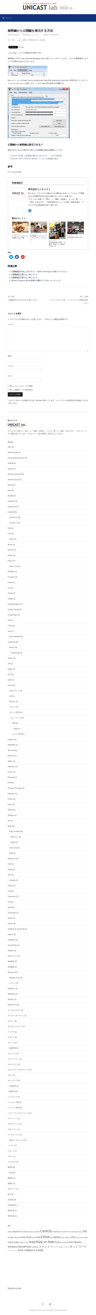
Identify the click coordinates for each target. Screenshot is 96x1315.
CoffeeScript (15, 653)
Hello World (26, 1237)
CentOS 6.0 (13, 517)
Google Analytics (14, 604)
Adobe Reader (13, 452)
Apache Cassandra (15, 474)
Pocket (21, 47)
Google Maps (12, 615)
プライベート (13, 1118)
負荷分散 (12, 1048)
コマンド (12, 707)
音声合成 (11, 1216)
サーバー (11, 1043)
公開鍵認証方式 (30, 1250)
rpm (9, 821)
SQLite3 (65, 1242)
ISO (9, 620)
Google (10, 599)
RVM (11, 853)
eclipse (10, 555)
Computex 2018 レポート (75, 238)
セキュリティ (13, 1064)
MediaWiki (11, 745)
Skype (10, 869)
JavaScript (12, 642)
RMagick (11, 815)
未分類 (10, 1200)
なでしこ (11, 1021)
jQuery (10, 669)
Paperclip (11, 777)
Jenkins (10, 658)
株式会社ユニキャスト (31, 35)
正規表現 (11, 1205)
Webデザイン (13, 956)
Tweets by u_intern (14, 1288)
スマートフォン (13, 1059)
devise (10, 544)
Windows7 (11, 988)
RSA (27, 1242)
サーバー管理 (14, 712)
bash (9, 490)
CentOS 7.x (13, 523)
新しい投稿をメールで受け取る (21, 390)
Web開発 (11, 967)
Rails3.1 (22, 1242)
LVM (10, 696)
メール (11, 366)
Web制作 (11, 961)
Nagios (10, 761)
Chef (9, 528)
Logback (11, 739)
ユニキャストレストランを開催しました (20, 237)
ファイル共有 (17, 734)
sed (61, 1242)
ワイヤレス (12, 1162)
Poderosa (11, 794)
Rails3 (10, 810)
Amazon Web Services (16, 458)
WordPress (12, 1005)
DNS (14, 723)
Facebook (11, 577)
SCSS (11, 539)
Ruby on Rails (14, 831)
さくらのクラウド (14, 1010)
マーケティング (13, 1135)
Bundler (10, 496)
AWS (22, 1232)
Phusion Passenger (15, 788)
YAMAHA (12, 1086)
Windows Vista (14, 978)
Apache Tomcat (13, 479)
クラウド (11, 1037)
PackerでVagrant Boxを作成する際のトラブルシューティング (36, 280)
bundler (31, 1231)
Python (10, 799)
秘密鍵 (42, 40)
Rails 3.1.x (14, 837)
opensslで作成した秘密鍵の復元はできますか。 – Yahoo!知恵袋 (36, 156)
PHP (9, 783)
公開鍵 (24, 40)
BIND (16, 729)
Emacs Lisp (13, 566)
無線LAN (12, 1091)
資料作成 (11, 1210)
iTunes (10, 626)
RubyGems (12, 859)
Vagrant (10, 934)
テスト (10, 1075)
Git (9, 588)
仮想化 (10, 1167)
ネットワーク (15, 718)
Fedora (10, 582)
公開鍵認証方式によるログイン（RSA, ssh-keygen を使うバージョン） (39, 271)
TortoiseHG (12, 913)
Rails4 (13, 842)
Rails (9, 804)
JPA (9, 664)
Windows (11, 972)
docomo (11, 550)
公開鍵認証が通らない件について (24, 274)
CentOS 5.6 (56, 1232)
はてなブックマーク (15, 1026)
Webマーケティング (16, 1140)
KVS (9, 674)
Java (9, 631)
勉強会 (10, 1178)
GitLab (10, 593)
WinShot (11, 999)
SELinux (12, 701)
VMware (11, 951)
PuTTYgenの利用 (15, 172)
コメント (11, 324)
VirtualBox (11, 940)
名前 (10, 356)
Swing (10, 907)
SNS (9, 875)
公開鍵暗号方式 (33, 40)
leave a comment (50, 35)
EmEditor (11, 571)
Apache (10, 469)
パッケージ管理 (13, 1108)
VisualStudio (12, 945)
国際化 (10, 1183)
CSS (9, 534)
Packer (10, 772)
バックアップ (13, 1097)
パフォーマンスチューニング (18, 1113)
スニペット (12, 1053)
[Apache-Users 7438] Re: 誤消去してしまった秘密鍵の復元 (34, 159)
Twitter (10, 918)
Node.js (12, 647)
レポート (25, 232)
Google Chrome (13, 609)
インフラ (11, 1032)
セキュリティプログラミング (18, 1070)
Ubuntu (10, 924)
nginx (63, 1237)
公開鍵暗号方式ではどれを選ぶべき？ (23, 300)
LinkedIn (12, 880)
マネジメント (13, 1129)
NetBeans (11, 766)
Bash (26, 1232)
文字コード (12, 1189)
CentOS (11, 512)
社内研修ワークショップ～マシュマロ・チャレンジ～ (38, 238)
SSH (13, 40)
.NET (10, 447)
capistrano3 (12, 507)
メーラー (11, 1145)
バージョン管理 (13, 1102)
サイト (10, 376)
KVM (11, 1173)
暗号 (9, 1194)
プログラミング (13, 1124)
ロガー (10, 1156)
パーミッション (12, 1250)
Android (10, 463)
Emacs (10, 561)
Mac (51, 1237)
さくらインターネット (16, 1015)
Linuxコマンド (14, 691)
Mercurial (11, 750)
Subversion (12, 896)
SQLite (10, 886)
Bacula (10, 485)
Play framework (14, 636)
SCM (9, 864)
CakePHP (11, 501)
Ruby (10, 826)
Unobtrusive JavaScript (16, 929)
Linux (10, 685)
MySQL (10, 756)
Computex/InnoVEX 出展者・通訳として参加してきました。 (57, 244)
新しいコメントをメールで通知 (21, 386)
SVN (9, 902)
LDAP (10, 680)
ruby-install (13, 848)
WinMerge (11, 994)
